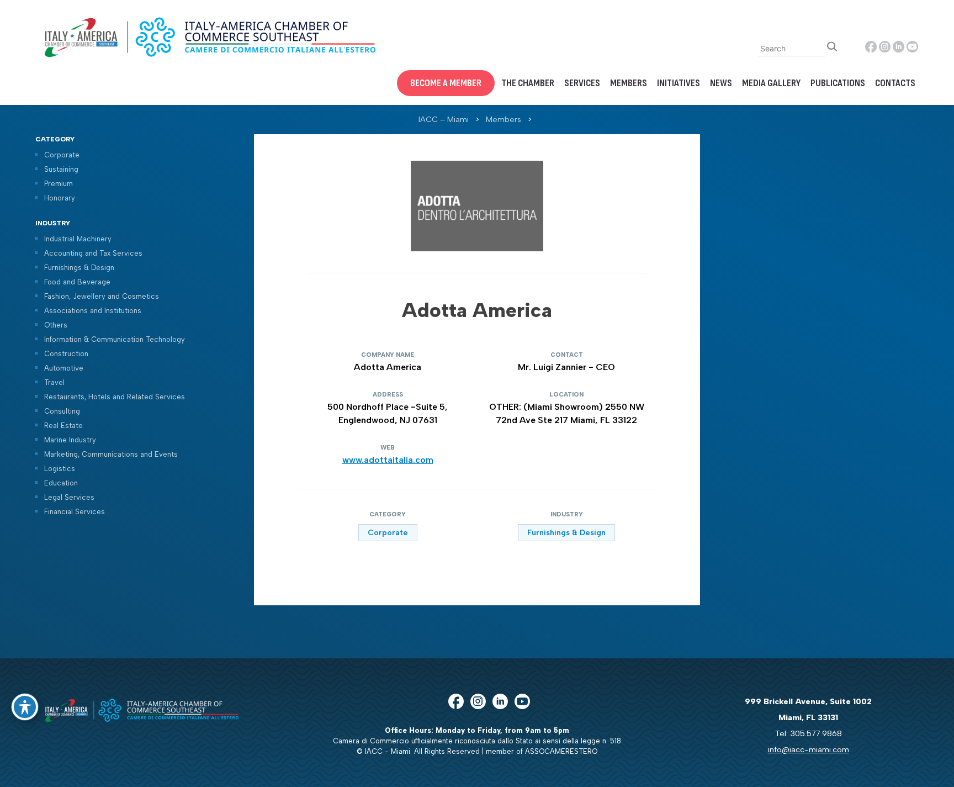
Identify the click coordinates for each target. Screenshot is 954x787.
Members (628, 83)
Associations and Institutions (92, 311)
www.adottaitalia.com (387, 460)
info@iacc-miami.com (808, 749)
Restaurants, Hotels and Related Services (114, 397)
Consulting (62, 411)
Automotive (63, 368)
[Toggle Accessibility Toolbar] (25, 707)
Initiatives (678, 83)
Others (55, 325)
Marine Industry (70, 440)
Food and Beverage (77, 282)
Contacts (895, 83)
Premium (58, 183)
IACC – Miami (443, 119)
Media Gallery (771, 83)
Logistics (59, 468)
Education (61, 483)
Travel (54, 382)
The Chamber (527, 83)
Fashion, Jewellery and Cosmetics (101, 296)
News (721, 83)
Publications (837, 83)
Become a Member (445, 83)
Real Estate (63, 425)
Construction (66, 354)
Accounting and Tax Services (93, 253)
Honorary (59, 198)
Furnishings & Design (79, 267)
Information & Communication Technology (114, 339)
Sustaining (61, 169)
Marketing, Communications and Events (111, 454)
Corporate (62, 155)
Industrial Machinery (78, 239)
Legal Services (69, 497)
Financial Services (74, 512)
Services (582, 83)
